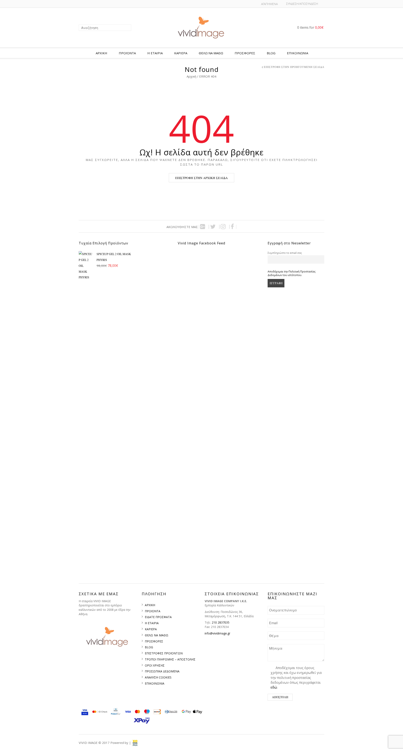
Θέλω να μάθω (211, 53)
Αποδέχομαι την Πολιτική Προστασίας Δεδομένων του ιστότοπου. (291, 273)
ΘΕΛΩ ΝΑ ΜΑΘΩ (156, 635)
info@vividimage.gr (217, 633)
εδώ (274, 687)
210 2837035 (220, 622)
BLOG (271, 53)
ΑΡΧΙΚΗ (101, 53)
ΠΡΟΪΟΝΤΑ (127, 53)
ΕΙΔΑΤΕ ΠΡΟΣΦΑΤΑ (158, 617)
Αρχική (192, 76)
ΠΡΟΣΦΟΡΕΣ (245, 53)
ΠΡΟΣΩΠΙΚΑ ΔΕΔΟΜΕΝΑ (162, 671)
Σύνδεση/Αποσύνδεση (302, 4)
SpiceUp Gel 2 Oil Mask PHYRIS (114, 257)
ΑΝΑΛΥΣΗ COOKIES (158, 677)
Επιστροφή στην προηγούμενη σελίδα (294, 67)
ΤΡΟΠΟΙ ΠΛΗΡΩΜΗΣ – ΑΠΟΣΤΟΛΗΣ (170, 659)
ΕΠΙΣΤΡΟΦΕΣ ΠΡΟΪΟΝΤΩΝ (164, 653)
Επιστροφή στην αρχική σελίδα (201, 178)
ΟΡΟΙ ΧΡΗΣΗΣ (155, 665)
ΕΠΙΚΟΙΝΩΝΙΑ (297, 53)
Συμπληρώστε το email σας (285, 253)
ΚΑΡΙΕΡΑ (180, 53)
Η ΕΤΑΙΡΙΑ (155, 53)
